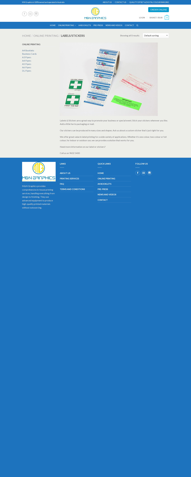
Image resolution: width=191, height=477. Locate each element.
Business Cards (29, 53)
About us (65, 173)
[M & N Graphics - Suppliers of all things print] (95, 13)
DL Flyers (26, 70)
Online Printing (66, 25)
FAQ (62, 184)
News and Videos (114, 25)
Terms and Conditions (72, 189)
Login (142, 17)
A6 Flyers (26, 67)
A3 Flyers (26, 57)
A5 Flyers (26, 64)
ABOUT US (107, 2)
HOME (53, 25)
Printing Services (69, 178)
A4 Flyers (26, 60)
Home (26, 35)
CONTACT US (120, 2)
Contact (129, 25)
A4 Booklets (84, 25)
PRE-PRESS (98, 25)
